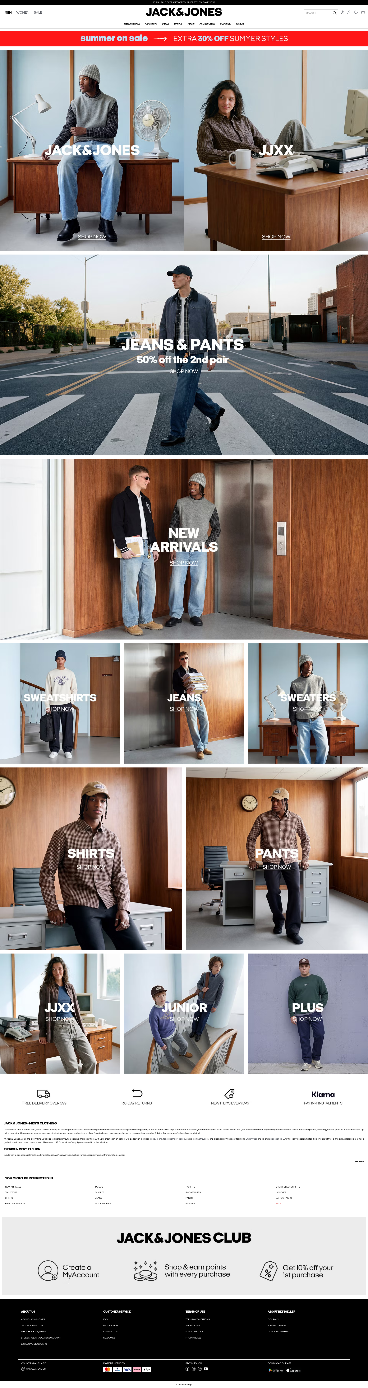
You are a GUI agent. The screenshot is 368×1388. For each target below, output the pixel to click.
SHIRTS (9, 1198)
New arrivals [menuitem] (132, 23)
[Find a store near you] (342, 13)
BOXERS (190, 1203)
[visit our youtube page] (206, 1370)
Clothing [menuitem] (151, 23)
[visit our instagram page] (194, 1370)
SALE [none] (38, 13)
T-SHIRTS (190, 1186)
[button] (44, 1097)
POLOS (99, 1186)
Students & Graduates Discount (41, 1337)
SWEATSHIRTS (193, 1192)
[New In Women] (276, 150)
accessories (275, 1138)
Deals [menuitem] (165, 23)
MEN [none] (8, 13)
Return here (110, 1325)
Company (273, 1319)
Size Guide (109, 1337)
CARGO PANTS (284, 1198)
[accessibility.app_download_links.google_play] (276, 1373)
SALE (278, 1203)
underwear (251, 1138)
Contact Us (110, 1331)
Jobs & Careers (277, 1325)
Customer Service (117, 1311)
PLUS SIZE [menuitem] (225, 23)
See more (359, 1162)
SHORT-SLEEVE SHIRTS (288, 1186)
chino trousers (201, 1138)
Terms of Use (195, 1311)
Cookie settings (184, 1384)
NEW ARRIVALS (13, 1186)
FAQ (105, 1319)
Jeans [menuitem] (191, 23)
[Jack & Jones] (184, 15)
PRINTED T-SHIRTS (15, 1203)
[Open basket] (363, 13)
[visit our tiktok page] (200, 1370)
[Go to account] (349, 13)
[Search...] (334, 13)
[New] (92, 150)
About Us (28, 1311)
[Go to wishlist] (356, 13)
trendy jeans (156, 1138)
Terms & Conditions (198, 1319)
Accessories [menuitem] (207, 23)
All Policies (193, 1325)
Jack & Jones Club (32, 1325)
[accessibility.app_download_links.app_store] (293, 1373)
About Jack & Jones (33, 1319)
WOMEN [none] (22, 13)
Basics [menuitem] (178, 23)
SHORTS (99, 1192)
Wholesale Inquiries (33, 1331)
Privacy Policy (194, 1331)
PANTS (189, 1198)
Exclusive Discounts (34, 1344)
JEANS (98, 1198)
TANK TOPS (11, 1192)
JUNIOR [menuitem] (240, 23)
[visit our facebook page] (187, 1370)
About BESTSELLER (281, 1311)
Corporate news (278, 1331)
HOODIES (281, 1192)
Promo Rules (193, 1337)
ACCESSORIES (103, 1203)
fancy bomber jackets (174, 1138)
